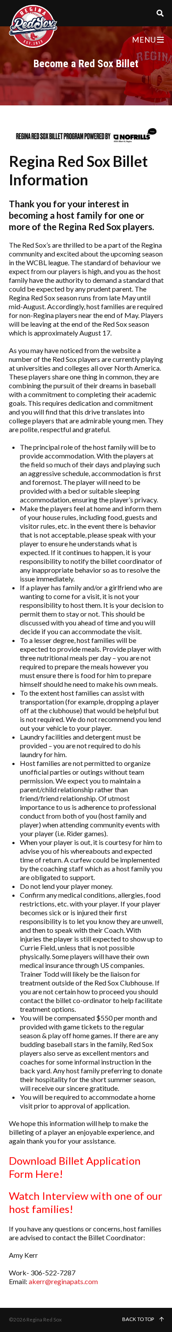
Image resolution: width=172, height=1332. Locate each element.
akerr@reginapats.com (63, 1281)
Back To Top (138, 1319)
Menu (144, 39)
